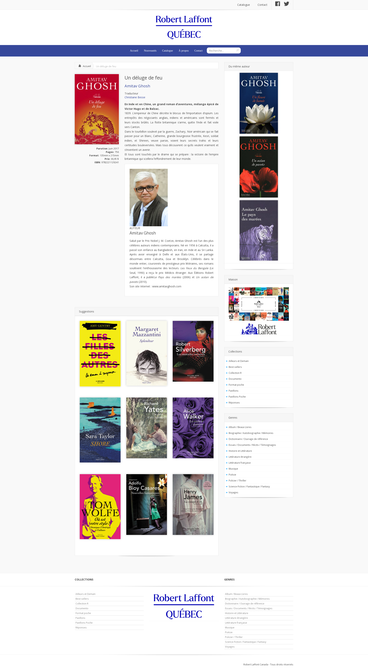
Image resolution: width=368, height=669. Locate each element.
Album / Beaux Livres (240, 427)
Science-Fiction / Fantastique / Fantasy (249, 486)
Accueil (134, 50)
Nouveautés (150, 50)
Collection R (235, 372)
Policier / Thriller (237, 480)
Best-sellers (235, 366)
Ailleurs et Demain (239, 360)
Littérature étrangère (240, 456)
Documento (235, 378)
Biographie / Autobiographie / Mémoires (251, 433)
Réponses (234, 402)
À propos (184, 50)
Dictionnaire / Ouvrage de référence (248, 438)
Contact (262, 5)
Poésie (232, 474)
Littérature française (240, 462)
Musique (233, 468)
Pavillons (233, 390)
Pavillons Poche (237, 396)
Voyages (233, 492)
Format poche (236, 384)
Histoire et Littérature (240, 450)
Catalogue (243, 5)
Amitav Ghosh (137, 86)
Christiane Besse (135, 97)
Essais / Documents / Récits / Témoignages (252, 444)
